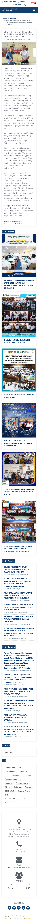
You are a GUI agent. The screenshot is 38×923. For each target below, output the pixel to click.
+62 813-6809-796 (9, 2)
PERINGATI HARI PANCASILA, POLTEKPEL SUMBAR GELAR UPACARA (15, 717)
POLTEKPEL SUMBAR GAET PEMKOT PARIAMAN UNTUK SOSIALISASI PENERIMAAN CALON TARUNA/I (18, 548)
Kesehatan (16, 775)
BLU (19, 767)
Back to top (30, 918)
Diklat (7, 795)
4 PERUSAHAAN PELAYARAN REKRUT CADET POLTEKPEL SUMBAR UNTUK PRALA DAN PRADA (18, 607)
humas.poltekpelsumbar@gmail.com (19, 867)
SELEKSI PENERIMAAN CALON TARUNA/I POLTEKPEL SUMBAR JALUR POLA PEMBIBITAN (16, 569)
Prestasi (28, 787)
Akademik (23, 771)
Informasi (13, 18)
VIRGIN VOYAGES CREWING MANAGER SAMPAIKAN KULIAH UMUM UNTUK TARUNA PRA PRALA (18, 691)
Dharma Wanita (10, 771)
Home (5, 18)
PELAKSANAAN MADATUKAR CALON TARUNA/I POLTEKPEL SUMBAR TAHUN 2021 (18, 619)
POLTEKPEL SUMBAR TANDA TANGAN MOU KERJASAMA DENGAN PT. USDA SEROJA (19, 491)
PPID (7, 775)
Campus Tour (10, 767)
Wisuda (7, 787)
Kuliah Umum (10, 803)
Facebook (12, 224)
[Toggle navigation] (34, 9)
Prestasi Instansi (22, 783)
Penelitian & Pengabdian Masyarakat (18, 799)
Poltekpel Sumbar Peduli (14, 779)
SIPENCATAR (9, 791)
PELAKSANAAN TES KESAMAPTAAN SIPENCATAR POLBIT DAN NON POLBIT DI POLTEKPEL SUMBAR (18, 595)
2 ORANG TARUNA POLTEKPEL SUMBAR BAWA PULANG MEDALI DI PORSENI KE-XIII (18, 443)
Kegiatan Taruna (24, 791)
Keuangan (8, 783)
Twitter (20, 224)
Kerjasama (18, 787)
